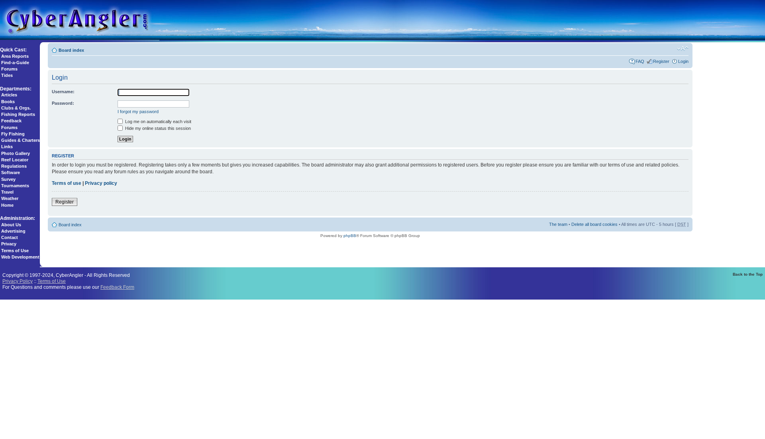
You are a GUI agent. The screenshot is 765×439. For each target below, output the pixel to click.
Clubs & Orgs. (16, 108)
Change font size (682, 48)
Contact (9, 237)
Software (10, 172)
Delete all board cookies (594, 224)
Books (8, 101)
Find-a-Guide (15, 62)
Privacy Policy (17, 281)
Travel (7, 192)
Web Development (20, 257)
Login (683, 61)
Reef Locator (14, 159)
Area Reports (15, 56)
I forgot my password (138, 111)
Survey (8, 179)
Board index (71, 50)
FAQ (640, 61)
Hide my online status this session (157, 128)
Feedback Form (117, 287)
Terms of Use (15, 250)
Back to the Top (748, 274)
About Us (11, 224)
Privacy (8, 243)
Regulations (14, 166)
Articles (9, 94)
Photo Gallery (15, 153)
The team (558, 224)
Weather (9, 198)
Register (661, 61)
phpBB (349, 235)
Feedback (11, 120)
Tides (7, 75)
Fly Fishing (13, 133)
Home (7, 205)
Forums (9, 69)
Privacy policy (101, 183)
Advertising (13, 231)
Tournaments (15, 185)
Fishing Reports (18, 114)
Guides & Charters (20, 140)
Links (7, 146)
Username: (63, 91)
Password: (63, 103)
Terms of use (66, 183)
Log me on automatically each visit (157, 121)
